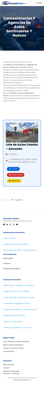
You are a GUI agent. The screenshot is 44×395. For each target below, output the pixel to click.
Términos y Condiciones (11, 373)
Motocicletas (8, 258)
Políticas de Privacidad (11, 371)
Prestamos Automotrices (13, 309)
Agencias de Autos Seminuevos (16, 244)
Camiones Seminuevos (12, 268)
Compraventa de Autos (12, 250)
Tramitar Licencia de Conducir (13, 348)
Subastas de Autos (29, 250)
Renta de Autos (9, 291)
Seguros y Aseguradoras (13, 321)
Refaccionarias (9, 285)
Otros (29, 327)
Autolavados (8, 303)
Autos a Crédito (10, 238)
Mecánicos (20, 285)
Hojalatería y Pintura (22, 303)
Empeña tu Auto (30, 309)
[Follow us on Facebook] (4, 224)
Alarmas (22, 315)
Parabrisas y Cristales (26, 297)
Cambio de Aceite (10, 297)
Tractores (7, 263)
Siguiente (20, 200)
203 (12, 200)
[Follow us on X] (10, 224)
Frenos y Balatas (22, 291)
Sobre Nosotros (8, 365)
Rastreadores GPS (11, 315)
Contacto (6, 368)
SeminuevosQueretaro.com (22, 380)
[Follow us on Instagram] (14, 224)
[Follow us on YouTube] (17, 224)
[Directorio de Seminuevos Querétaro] (14, 3)
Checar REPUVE (8, 351)
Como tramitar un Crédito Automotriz (16, 342)
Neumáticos (29, 285)
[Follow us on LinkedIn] (7, 224)
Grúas (24, 327)
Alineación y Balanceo (12, 327)
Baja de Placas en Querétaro (13, 345)
